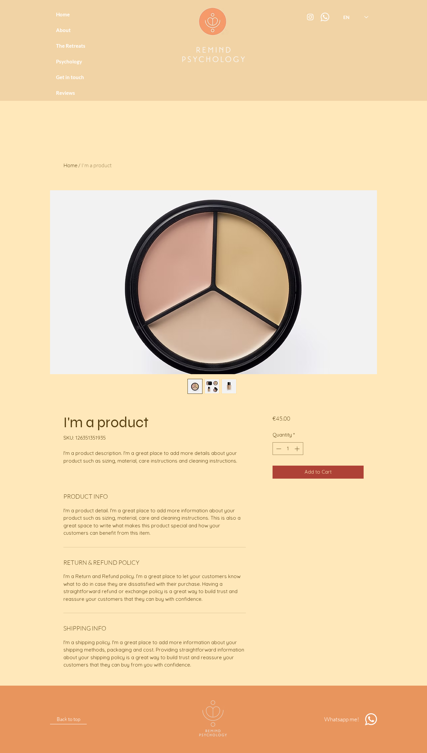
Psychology (69, 61)
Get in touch (70, 77)
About (63, 30)
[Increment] (297, 449)
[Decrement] (278, 449)
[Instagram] (310, 17)
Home (63, 14)
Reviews (65, 93)
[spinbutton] (287, 449)
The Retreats (70, 46)
